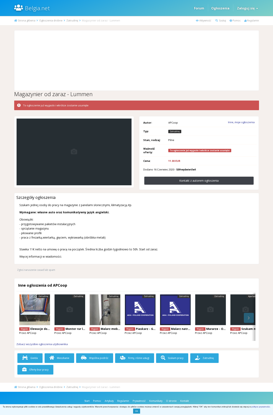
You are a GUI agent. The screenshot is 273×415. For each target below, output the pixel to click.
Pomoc (236, 20)
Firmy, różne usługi (138, 358)
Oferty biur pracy (39, 369)
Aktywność (205, 20)
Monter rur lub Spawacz (83, 329)
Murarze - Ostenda (219, 329)
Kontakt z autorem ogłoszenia (199, 180)
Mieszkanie (62, 358)
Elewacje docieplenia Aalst (49, 329)
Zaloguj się (246, 8)
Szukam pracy (175, 358)
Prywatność (139, 401)
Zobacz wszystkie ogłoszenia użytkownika (42, 344)
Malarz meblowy (112, 329)
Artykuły (109, 401)
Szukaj (222, 20)
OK (136, 411)
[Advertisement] (136, 60)
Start (87, 401)
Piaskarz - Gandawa (150, 329)
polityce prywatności (260, 407)
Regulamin (253, 20)
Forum (199, 8)
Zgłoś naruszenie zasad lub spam (36, 270)
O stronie (171, 401)
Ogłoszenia (220, 8)
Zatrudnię (208, 358)
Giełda (34, 358)
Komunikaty (155, 401)
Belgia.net (37, 8)
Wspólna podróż (98, 358)
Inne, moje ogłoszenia (241, 122)
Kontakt (184, 401)
